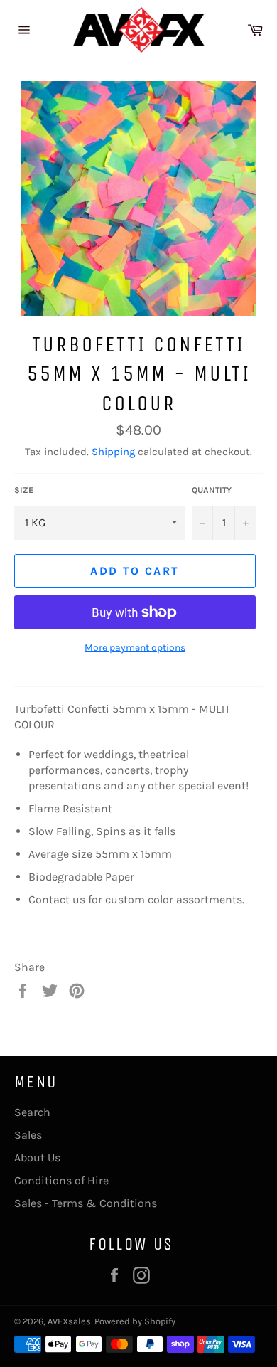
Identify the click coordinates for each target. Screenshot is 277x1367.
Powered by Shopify (134, 1321)
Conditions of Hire (61, 1180)
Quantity (212, 490)
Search (32, 1112)
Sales (28, 1135)
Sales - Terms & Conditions (85, 1203)
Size (23, 490)
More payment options (135, 648)
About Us (37, 1157)
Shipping (113, 451)
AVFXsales (69, 1321)
